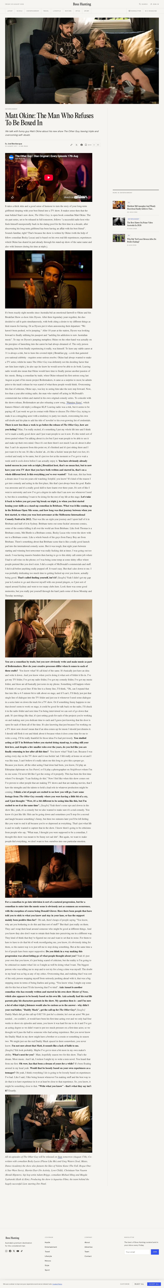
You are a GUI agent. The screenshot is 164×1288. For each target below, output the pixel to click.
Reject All (139, 1284)
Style (78, 11)
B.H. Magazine (151, 11)
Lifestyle (57, 11)
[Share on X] (76, 145)
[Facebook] (10, 1251)
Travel (46, 11)
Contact (88, 1256)
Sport (86, 11)
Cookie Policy (57, 1284)
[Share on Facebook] (82, 145)
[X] (14, 1251)
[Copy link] (71, 145)
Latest (10, 11)
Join (155, 1252)
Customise (124, 1284)
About (87, 1242)
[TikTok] (22, 1251)
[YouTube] (18, 1251)
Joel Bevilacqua (15, 144)
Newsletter (136, 11)
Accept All (154, 1284)
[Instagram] (6, 1251)
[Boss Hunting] (82, 4)
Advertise (89, 1247)
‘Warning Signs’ (74, 402)
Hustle (19, 11)
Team (87, 1251)
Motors (68, 11)
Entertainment (33, 11)
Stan (60, 1156)
